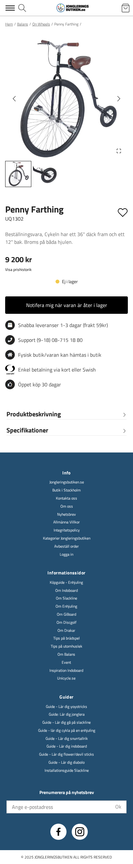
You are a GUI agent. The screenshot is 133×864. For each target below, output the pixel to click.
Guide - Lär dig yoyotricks (66, 707)
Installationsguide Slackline (67, 770)
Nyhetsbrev (66, 514)
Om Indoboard (66, 590)
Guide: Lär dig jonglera (67, 714)
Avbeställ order (66, 546)
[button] (66, 98)
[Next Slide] (118, 98)
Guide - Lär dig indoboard (66, 746)
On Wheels (41, 24)
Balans (22, 24)
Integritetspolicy (67, 530)
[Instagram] (80, 832)
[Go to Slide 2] (45, 174)
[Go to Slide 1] (18, 174)
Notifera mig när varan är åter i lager (66, 305)
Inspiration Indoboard (66, 670)
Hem (9, 24)
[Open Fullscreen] (118, 150)
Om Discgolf (66, 622)
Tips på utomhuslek (66, 646)
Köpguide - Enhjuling (66, 582)
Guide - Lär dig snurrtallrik (67, 738)
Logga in (66, 554)
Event (66, 662)
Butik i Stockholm (66, 490)
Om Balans (66, 654)
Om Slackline (66, 598)
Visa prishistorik (18, 270)
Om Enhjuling (66, 606)
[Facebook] (58, 832)
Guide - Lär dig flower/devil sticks (66, 754)
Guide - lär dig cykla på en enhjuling (66, 730)
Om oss (66, 506)
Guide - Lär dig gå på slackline (66, 722)
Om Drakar (66, 630)
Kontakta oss (66, 498)
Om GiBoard (66, 614)
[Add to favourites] (123, 211)
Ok (118, 806)
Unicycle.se (66, 678)
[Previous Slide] (14, 98)
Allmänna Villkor (66, 522)
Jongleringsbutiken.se (66, 482)
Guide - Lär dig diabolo (66, 762)
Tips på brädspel (66, 638)
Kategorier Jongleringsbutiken (66, 538)
